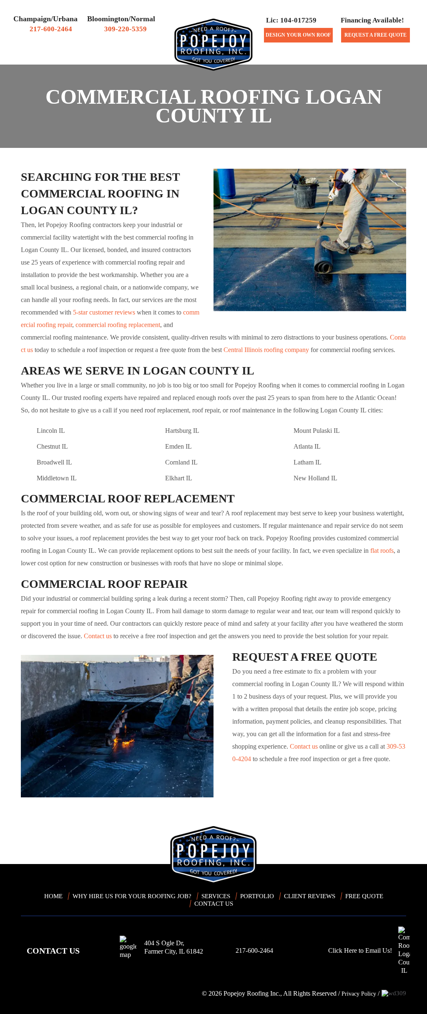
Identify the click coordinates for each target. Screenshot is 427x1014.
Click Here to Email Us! (360, 950)
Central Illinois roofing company (266, 349)
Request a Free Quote (375, 35)
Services (308, 56)
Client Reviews (113, 56)
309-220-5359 (125, 29)
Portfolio (257, 896)
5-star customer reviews (104, 312)
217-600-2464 (51, 29)
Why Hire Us (60, 56)
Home (31, 57)
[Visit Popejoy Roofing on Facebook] (29, 993)
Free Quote (364, 896)
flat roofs (382, 550)
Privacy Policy (359, 994)
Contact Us (350, 56)
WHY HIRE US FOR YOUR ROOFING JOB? (132, 896)
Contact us (98, 635)
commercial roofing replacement (117, 324)
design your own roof (298, 35)
